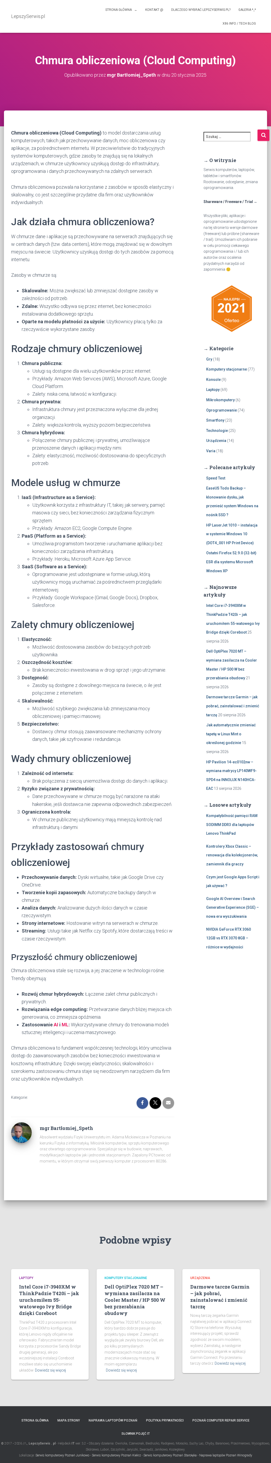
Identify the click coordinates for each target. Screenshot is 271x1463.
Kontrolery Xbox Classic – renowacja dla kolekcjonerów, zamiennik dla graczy (232, 855)
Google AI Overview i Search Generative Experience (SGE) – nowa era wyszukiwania (232, 908)
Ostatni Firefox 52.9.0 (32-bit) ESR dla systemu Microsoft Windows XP (231, 562)
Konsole (213, 379)
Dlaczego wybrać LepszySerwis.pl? (201, 10)
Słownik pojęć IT (135, 1434)
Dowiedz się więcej (50, 1370)
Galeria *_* (247, 10)
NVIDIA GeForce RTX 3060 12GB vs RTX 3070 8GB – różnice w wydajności (228, 938)
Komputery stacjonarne (226, 369)
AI (56, 1024)
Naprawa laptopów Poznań (113, 1420)
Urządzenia (216, 441)
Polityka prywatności (165, 1420)
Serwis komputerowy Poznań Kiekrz (116, 1455)
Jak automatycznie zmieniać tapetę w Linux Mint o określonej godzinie (231, 734)
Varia (210, 451)
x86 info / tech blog (239, 23)
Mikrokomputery (220, 400)
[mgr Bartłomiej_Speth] (21, 1132)
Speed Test (215, 478)
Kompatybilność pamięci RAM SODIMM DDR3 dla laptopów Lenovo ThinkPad (232, 825)
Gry (209, 359)
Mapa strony (68, 1420)
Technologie (217, 430)
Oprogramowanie (221, 410)
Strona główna (35, 1420)
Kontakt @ (154, 10)
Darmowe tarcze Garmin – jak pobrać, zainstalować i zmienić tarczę (232, 706)
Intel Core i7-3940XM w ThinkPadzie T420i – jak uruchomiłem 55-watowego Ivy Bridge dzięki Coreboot (49, 1300)
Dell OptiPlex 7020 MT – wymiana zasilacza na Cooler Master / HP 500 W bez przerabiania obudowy (135, 1300)
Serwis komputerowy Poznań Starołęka (170, 1455)
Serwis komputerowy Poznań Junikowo (62, 1455)
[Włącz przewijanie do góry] (260, 1452)
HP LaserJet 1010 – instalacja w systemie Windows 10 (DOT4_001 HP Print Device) (232, 534)
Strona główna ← (121, 10)
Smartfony (215, 420)
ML (65, 1024)
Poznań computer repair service (221, 1420)
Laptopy (213, 389)
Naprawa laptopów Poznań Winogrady (225, 1455)
